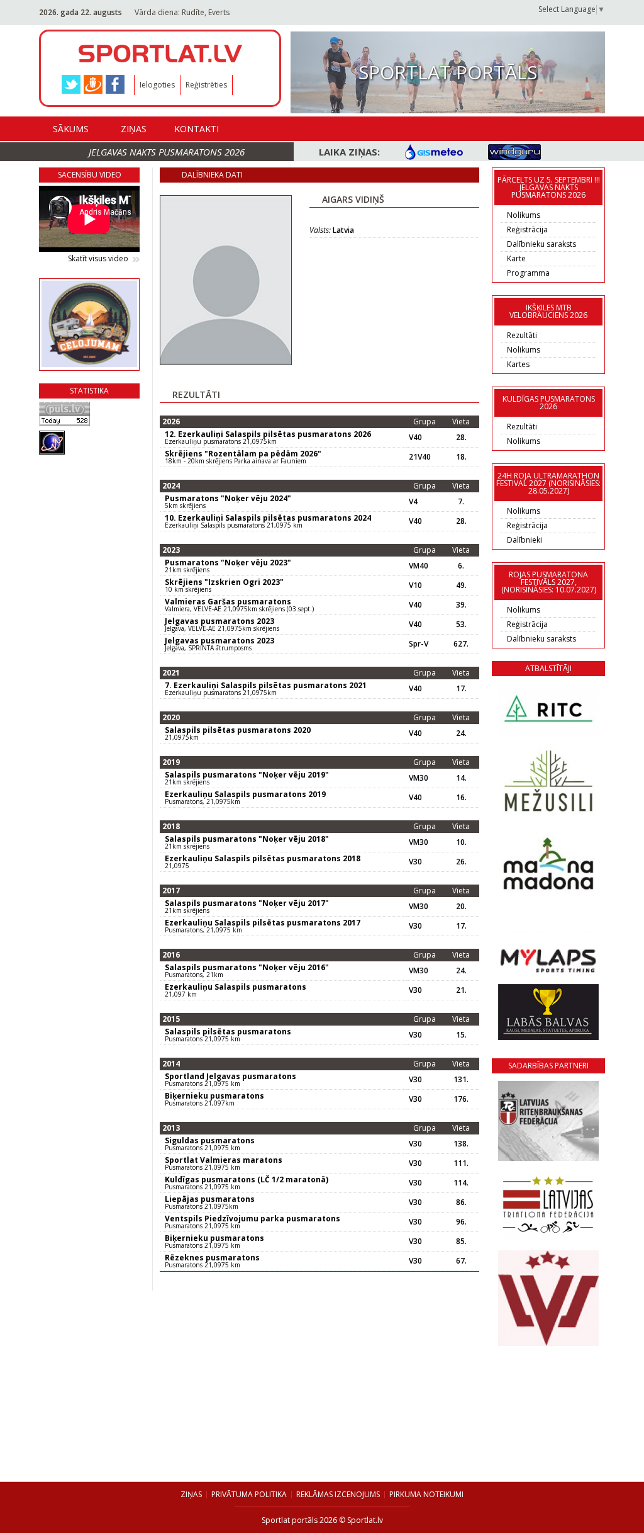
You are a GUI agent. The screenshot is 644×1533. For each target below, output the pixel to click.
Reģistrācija (527, 229)
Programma (528, 273)
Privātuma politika (249, 1494)
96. (461, 1222)
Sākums (71, 129)
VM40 (418, 566)
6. (461, 566)
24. (461, 733)
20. (461, 906)
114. (461, 1183)
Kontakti (196, 129)
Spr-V (418, 644)
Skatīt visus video (98, 259)
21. (461, 990)
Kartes (518, 364)
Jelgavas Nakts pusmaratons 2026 (167, 151)
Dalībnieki (524, 540)
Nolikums (523, 215)
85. (461, 1241)
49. (461, 585)
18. (461, 457)
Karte (516, 258)
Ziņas (134, 129)
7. (461, 502)
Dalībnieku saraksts (541, 244)
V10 (415, 585)
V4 (413, 502)
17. (461, 689)
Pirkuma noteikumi (426, 1494)
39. (461, 605)
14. (461, 778)
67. (461, 1261)
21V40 (420, 457)
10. (461, 842)
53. (461, 624)
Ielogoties (157, 84)
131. (461, 1079)
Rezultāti (522, 335)
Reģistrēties (206, 84)
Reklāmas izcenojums (338, 1494)
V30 (415, 862)
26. (461, 862)
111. (461, 1163)
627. (461, 644)
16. (461, 797)
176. (461, 1099)
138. (461, 1144)
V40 (415, 437)
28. (461, 437)
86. (461, 1202)
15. (461, 1035)
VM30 (418, 778)
